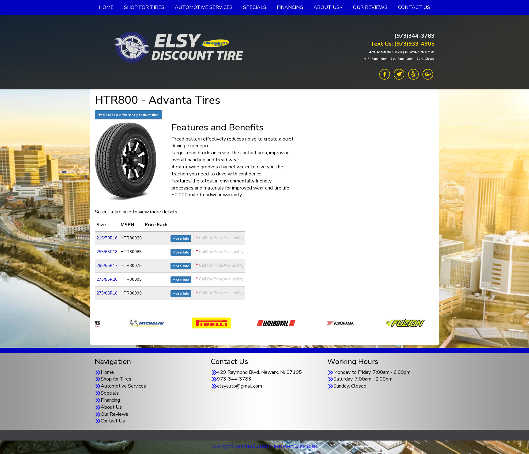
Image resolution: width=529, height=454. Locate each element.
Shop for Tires (116, 379)
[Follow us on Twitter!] (399, 73)
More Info (180, 238)
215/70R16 (107, 238)
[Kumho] (394, 322)
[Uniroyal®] (201, 322)
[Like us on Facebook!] (384, 73)
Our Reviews (114, 414)
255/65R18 (107, 252)
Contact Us (113, 421)
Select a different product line (130, 114)
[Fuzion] (330, 322)
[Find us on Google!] (427, 73)
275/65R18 (107, 293)
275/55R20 (107, 279)
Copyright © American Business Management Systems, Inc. (265, 446)
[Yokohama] (265, 322)
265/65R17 (107, 265)
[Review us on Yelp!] (413, 73)
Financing (110, 400)
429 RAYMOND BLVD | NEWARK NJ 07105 (401, 52)
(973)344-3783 (414, 36)
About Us (111, 407)
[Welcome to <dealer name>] (177, 47)
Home (107, 372)
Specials (110, 393)
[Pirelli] (136, 322)
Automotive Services (123, 386)
